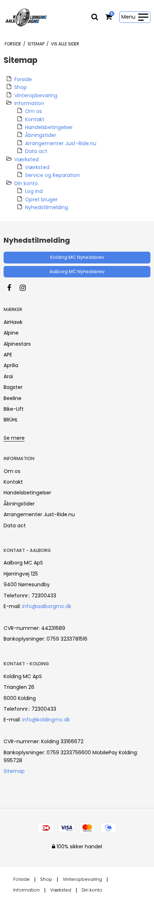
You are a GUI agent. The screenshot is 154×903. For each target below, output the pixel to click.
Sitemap (14, 771)
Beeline (12, 398)
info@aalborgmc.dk (46, 606)
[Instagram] (26, 288)
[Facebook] (12, 288)
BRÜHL (11, 419)
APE (8, 354)
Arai (8, 376)
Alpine (11, 332)
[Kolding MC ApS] (26, 17)
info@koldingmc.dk (46, 719)
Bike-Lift (14, 409)
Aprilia (11, 365)
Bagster (13, 387)
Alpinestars (17, 343)
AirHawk (13, 322)
